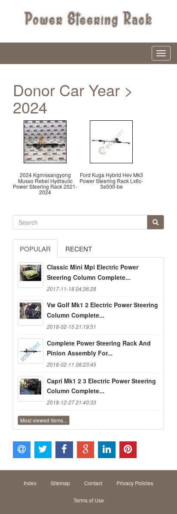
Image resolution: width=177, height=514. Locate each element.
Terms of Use (88, 500)
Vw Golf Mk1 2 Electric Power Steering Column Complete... (102, 309)
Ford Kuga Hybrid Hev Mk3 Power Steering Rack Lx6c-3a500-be (111, 180)
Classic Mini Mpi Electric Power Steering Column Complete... (92, 272)
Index (30, 482)
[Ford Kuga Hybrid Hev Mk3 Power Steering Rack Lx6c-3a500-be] (111, 140)
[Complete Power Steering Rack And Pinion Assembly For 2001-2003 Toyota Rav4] (30, 351)
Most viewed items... (43, 420)
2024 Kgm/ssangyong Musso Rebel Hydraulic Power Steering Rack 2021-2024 (45, 183)
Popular (35, 248)
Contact (93, 482)
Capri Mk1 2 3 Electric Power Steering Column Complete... (101, 385)
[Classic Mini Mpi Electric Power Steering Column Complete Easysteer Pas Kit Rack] (30, 275)
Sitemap (60, 482)
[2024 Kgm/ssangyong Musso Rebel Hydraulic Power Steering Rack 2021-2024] (45, 140)
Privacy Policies (134, 482)
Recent (78, 248)
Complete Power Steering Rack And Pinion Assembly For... (99, 348)
